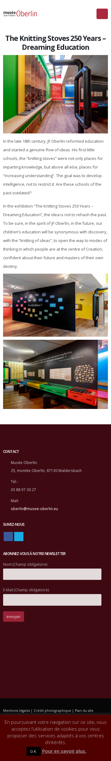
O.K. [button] (33, 751)
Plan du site (84, 710)
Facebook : (8, 536)
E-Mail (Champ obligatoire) (26, 589)
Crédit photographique (52, 710)
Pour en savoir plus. (64, 751)
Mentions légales (16, 710)
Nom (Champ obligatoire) (25, 564)
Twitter (18, 536)
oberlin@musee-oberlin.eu (34, 508)
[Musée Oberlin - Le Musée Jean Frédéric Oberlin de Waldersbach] (20, 14)
